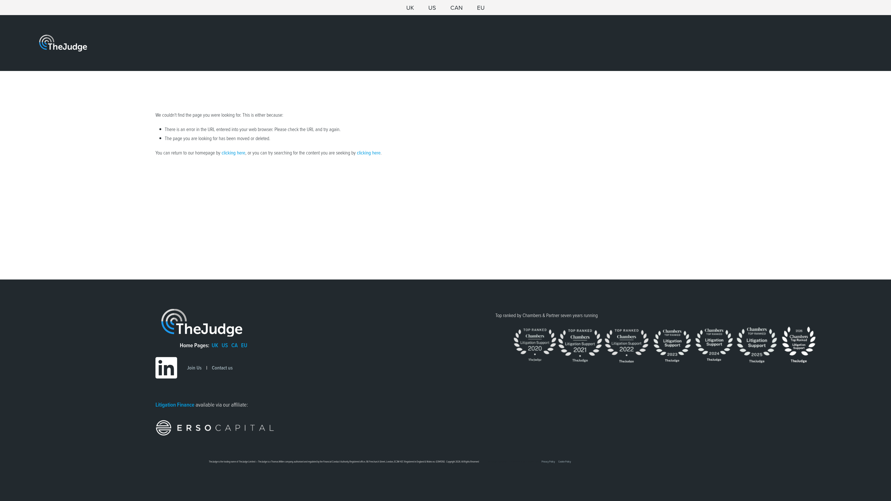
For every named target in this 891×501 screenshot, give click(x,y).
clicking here (233, 152)
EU (481, 7)
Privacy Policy (548, 461)
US (432, 7)
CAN (456, 7)
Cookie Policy (564, 461)
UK (410, 7)
